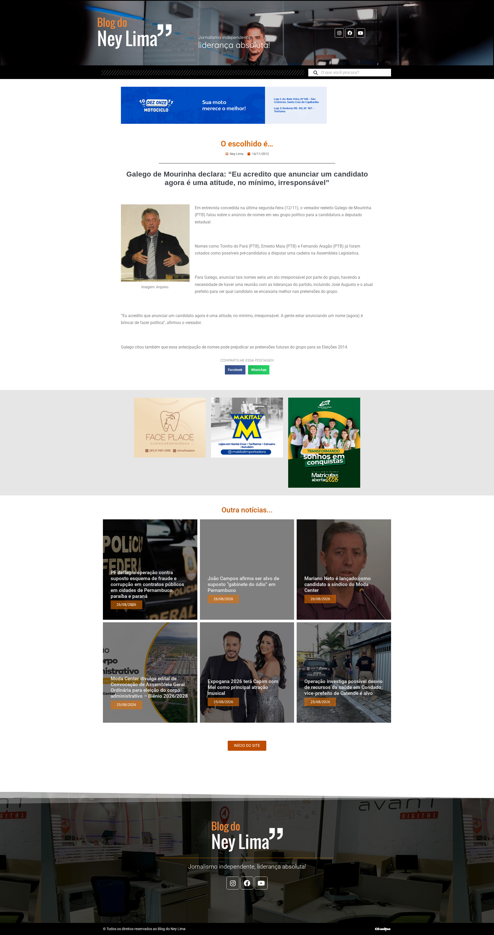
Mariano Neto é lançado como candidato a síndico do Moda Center (337, 584)
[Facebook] (350, 33)
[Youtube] (360, 33)
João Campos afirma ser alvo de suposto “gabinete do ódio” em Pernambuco (243, 584)
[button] (235, 369)
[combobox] (349, 72)
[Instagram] (339, 33)
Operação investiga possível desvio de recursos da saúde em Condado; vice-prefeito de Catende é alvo (343, 687)
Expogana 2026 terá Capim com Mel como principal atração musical (243, 687)
